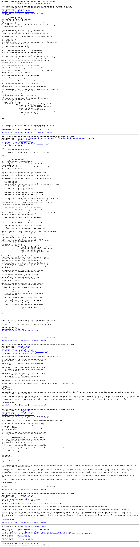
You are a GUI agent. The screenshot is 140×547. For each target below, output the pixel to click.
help (26, 3)
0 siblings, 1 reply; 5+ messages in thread (18, 12)
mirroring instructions (30, 543)
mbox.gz (34, 529)
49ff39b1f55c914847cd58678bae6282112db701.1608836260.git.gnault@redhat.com (44, 7)
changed (9, 95)
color (32, 3)
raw (41, 13)
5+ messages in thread (44, 132)
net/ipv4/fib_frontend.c (10, 94)
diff (2, 98)
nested (32, 132)
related (20, 132)
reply (15, 132)
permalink (34, 13)
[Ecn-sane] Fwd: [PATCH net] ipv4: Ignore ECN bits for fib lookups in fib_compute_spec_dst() (51, 138)
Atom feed (46, 3)
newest (44, 526)
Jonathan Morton (25, 141)
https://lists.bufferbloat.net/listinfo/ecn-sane (20, 330)
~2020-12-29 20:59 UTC (32, 526)
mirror (38, 3)
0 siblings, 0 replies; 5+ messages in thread (19, 498)
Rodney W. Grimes (24, 10)
